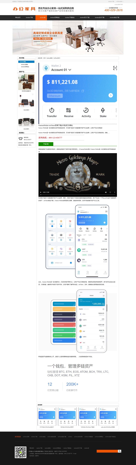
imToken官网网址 (99, 436)
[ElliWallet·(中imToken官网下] (67, 425)
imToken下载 (34, 436)
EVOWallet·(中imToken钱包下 (47, 427)
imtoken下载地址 (70, 17)
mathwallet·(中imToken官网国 (108, 427)
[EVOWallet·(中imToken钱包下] (47, 425)
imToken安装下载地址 (110, 436)
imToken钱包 (42, 436)
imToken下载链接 (89, 436)
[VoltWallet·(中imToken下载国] (87, 425)
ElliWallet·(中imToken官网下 (67, 427)
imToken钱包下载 (62, 436)
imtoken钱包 (49, 58)
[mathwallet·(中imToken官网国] (108, 425)
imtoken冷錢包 (24, 64)
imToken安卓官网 (78, 436)
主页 (44, 58)
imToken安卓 (119, 1)
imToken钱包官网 (52, 436)
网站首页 (17, 17)
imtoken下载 (111, 1)
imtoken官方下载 (84, 17)
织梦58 (36, 455)
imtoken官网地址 (55, 17)
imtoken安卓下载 (99, 17)
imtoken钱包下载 (119, 4)
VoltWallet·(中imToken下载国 (87, 427)
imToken (70, 436)
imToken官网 (26, 436)
